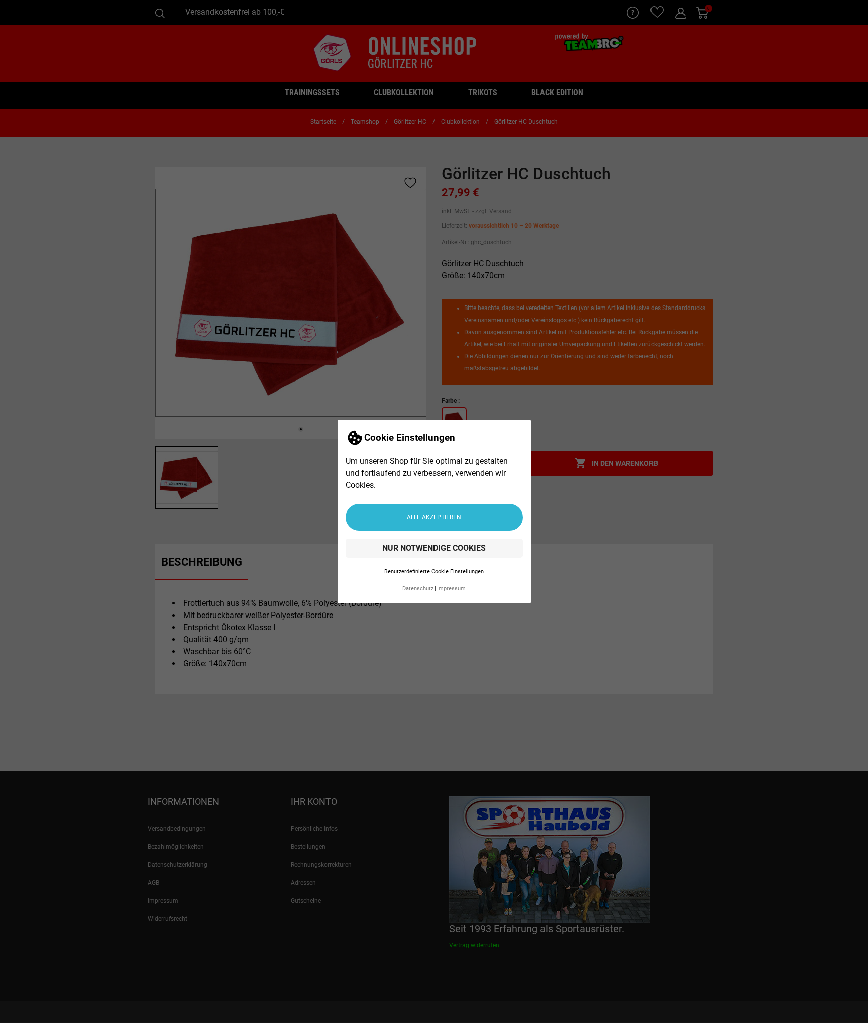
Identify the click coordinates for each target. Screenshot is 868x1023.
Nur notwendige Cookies (434, 548)
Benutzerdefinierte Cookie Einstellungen (434, 571)
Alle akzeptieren (434, 517)
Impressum (451, 588)
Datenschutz (417, 588)
